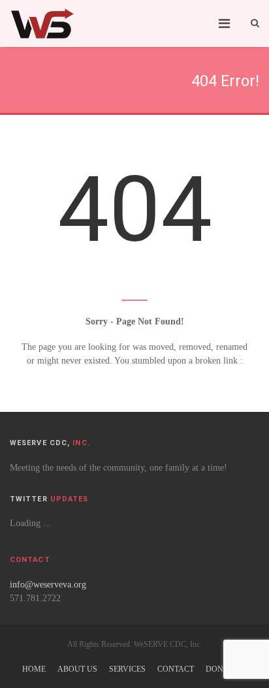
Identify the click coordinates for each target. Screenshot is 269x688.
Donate (222, 669)
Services (127, 669)
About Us (77, 669)
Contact (175, 669)
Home (34, 669)
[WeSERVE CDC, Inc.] (42, 23)
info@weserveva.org (48, 584)
